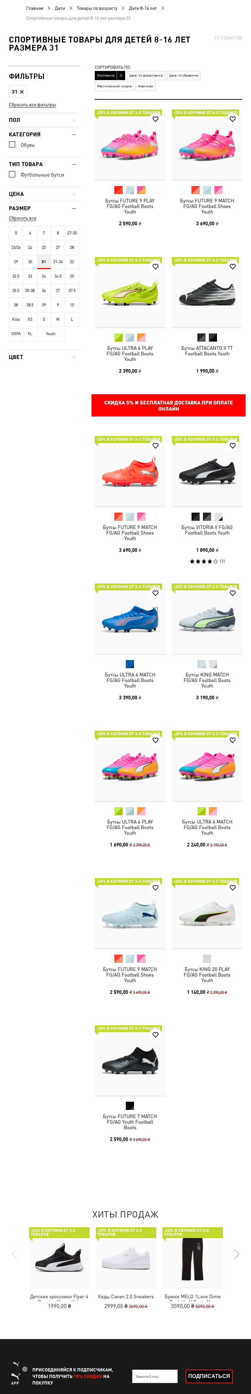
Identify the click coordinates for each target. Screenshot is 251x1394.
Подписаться (209, 1376)
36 (44, 290)
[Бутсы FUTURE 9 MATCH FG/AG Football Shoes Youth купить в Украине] (207, 145)
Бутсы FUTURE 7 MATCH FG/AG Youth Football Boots (130, 1122)
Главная (34, 8)
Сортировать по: (113, 67)
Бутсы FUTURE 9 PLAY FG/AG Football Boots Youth (130, 206)
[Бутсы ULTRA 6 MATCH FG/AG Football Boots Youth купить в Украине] (130, 619)
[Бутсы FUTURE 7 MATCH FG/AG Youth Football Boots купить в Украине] (130, 1060)
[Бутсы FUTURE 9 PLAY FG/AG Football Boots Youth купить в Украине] (130, 145)
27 (58, 247)
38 (16, 305)
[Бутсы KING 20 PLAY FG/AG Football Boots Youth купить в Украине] (207, 913)
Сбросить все (22, 218)
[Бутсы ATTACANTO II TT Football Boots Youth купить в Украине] (207, 292)
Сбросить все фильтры (32, 104)
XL (30, 334)
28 (72, 247)
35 (72, 276)
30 (30, 262)
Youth (51, 334)
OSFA (16, 334)
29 (16, 262)
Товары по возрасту (97, 8)
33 (30, 276)
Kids (16, 319)
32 (72, 262)
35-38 (30, 290)
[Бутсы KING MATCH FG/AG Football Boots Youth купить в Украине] (207, 619)
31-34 (58, 262)
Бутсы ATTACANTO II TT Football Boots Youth (207, 350)
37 (58, 290)
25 (44, 247)
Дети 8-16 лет (143, 8)
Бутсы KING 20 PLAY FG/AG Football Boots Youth (207, 974)
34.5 (58, 276)
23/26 (16, 247)
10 (72, 305)
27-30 (72, 233)
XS (30, 319)
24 (30, 247)
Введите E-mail (147, 1376)
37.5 (72, 290)
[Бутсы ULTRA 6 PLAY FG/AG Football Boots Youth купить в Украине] (130, 292)
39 (44, 305)
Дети (60, 8)
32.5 (15, 276)
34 (44, 276)
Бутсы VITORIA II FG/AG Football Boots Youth (207, 530)
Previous (15, 1254)
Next (236, 1254)
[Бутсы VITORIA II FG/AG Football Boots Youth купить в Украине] (207, 471)
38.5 (29, 305)
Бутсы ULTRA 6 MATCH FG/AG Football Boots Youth (130, 680)
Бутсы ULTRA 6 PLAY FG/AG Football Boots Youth (130, 353)
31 (44, 262)
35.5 (15, 290)
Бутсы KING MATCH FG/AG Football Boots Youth (207, 680)
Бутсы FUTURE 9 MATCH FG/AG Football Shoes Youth (207, 206)
